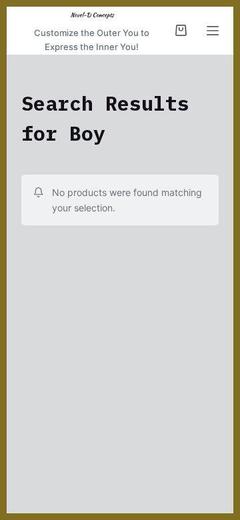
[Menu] (213, 31)
